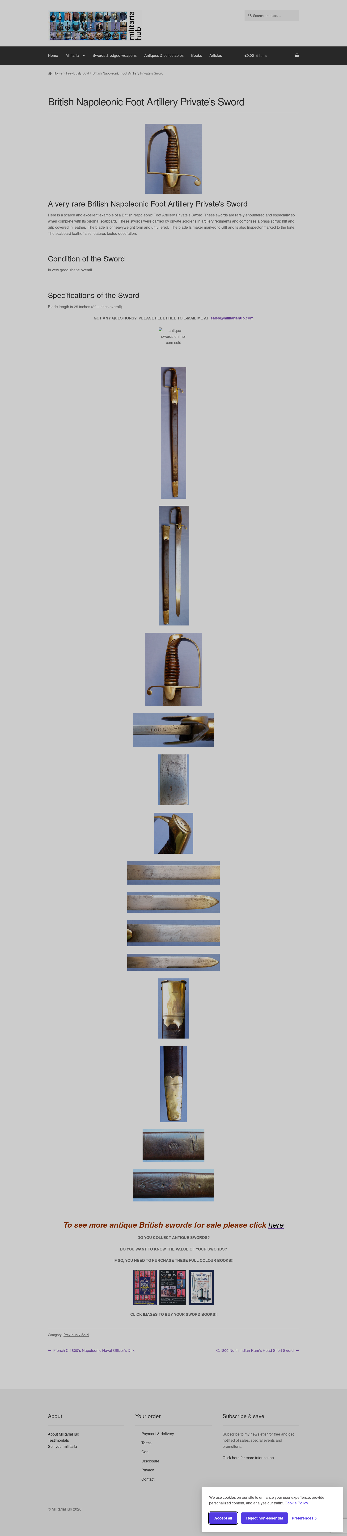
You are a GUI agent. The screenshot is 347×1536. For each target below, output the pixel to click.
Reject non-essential (264, 1518)
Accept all (223, 1518)
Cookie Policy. (297, 1503)
